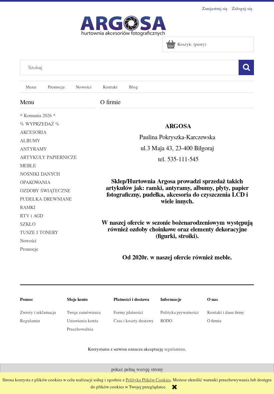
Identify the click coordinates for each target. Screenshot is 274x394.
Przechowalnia (80, 329)
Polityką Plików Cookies (148, 380)
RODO (166, 321)
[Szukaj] (246, 67)
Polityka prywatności (179, 312)
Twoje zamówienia (84, 312)
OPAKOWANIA (35, 182)
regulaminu (174, 349)
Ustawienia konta (82, 321)
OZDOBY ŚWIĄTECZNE (45, 190)
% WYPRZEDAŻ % (39, 124)
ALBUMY (30, 140)
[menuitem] (31, 87)
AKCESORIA (33, 132)
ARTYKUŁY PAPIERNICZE (48, 157)
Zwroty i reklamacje (38, 312)
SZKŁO (27, 224)
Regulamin (30, 321)
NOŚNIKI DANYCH (40, 174)
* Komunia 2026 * (37, 115)
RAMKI (27, 207)
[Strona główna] (120, 24)
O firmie (214, 321)
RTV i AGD (31, 215)
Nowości (28, 240)
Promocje (29, 249)
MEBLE (28, 165)
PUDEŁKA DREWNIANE (46, 199)
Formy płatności (128, 312)
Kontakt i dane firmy (225, 312)
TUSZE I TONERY (39, 232)
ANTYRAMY (33, 149)
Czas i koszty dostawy (134, 321)
